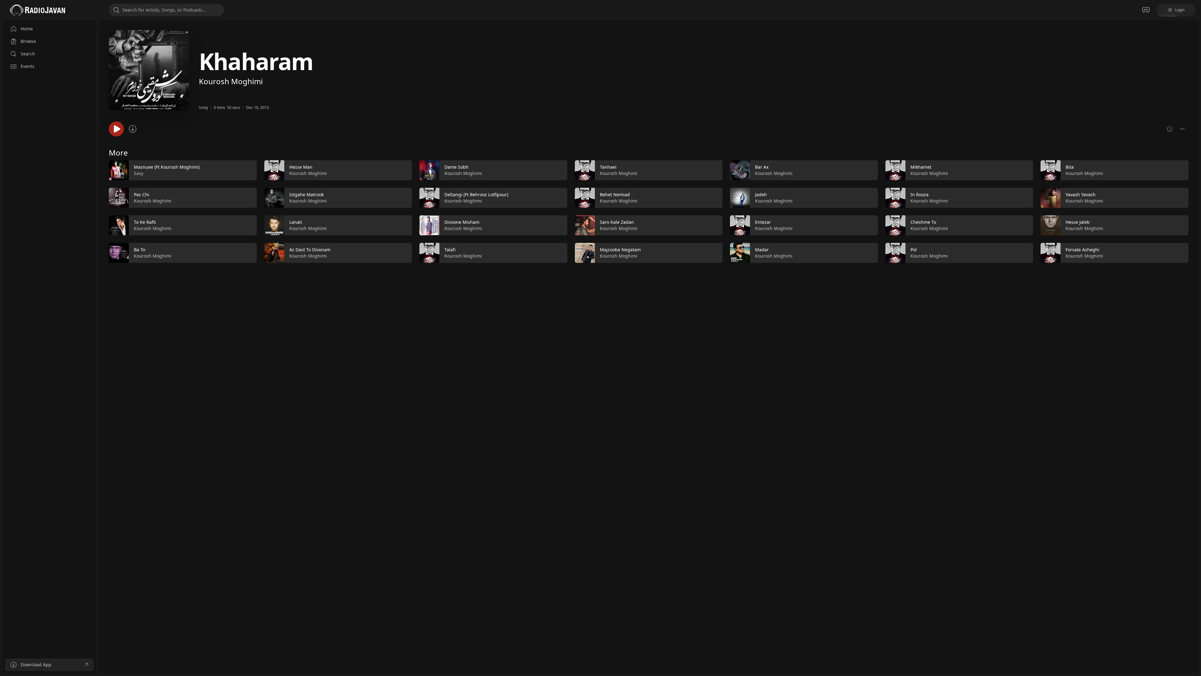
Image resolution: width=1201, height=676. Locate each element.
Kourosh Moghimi (231, 81)
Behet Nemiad (615, 194)
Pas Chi (141, 194)
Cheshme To (923, 222)
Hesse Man (300, 167)
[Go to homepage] (37, 10)
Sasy (138, 173)
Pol (913, 250)
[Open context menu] (1182, 129)
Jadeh (761, 194)
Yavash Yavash (1081, 194)
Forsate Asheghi (1082, 250)
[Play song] (116, 128)
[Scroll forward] (1194, 210)
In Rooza (919, 194)
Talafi (449, 250)
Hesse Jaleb (1078, 222)
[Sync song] (132, 129)
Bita (1070, 167)
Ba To (139, 250)
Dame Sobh (456, 167)
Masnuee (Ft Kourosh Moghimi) (167, 167)
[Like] (248, 170)
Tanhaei (608, 167)
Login (1179, 10)
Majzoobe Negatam (620, 250)
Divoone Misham (461, 222)
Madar (762, 250)
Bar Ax (761, 167)
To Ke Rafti (145, 222)
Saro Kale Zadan (617, 222)
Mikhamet (920, 167)
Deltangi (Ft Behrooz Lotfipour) (476, 194)
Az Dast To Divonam (310, 250)
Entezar (763, 222)
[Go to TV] (1146, 10)
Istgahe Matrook (306, 194)
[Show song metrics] (1169, 129)
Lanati (295, 222)
